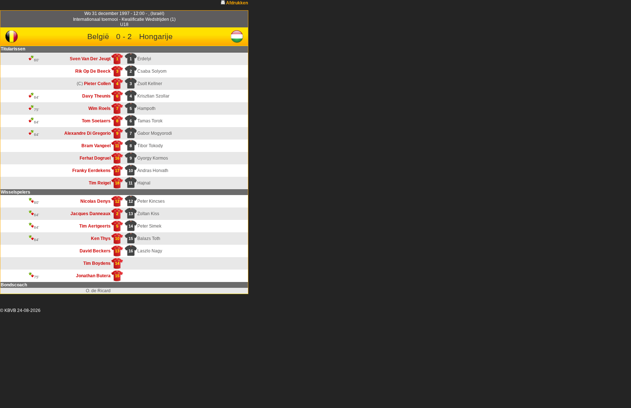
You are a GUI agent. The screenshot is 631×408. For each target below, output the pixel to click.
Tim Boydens (97, 263)
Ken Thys (101, 238)
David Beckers (95, 250)
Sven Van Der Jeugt (90, 58)
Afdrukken (237, 2)
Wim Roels (99, 108)
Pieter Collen (97, 83)
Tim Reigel (100, 183)
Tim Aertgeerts (95, 226)
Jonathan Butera (93, 275)
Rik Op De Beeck (93, 71)
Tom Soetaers (96, 120)
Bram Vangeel (96, 145)
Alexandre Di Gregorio (87, 133)
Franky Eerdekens (91, 170)
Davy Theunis (96, 96)
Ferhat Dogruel (95, 158)
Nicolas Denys (95, 201)
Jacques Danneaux (90, 213)
